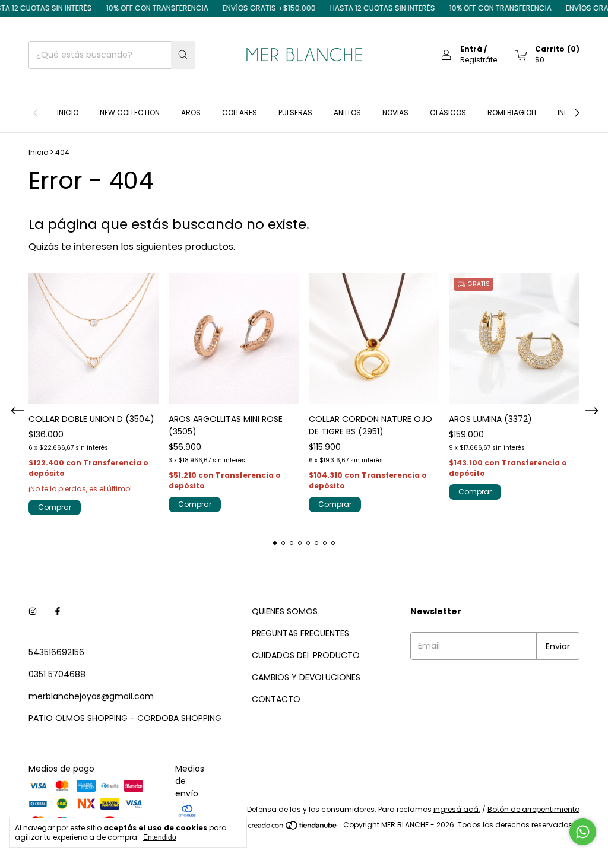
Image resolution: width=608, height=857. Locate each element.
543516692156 (56, 652)
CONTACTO (276, 699)
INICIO (67, 112)
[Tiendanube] (293, 828)
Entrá (471, 49)
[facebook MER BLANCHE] (57, 611)
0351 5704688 (57, 674)
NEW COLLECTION (130, 112)
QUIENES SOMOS (285, 611)
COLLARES (239, 112)
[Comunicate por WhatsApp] (582, 831)
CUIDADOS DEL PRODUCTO (306, 655)
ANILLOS (347, 112)
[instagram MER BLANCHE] (32, 611)
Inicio (38, 152)
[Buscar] (183, 55)
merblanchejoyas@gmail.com (91, 696)
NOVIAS (395, 112)
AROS (191, 112)
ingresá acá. (456, 809)
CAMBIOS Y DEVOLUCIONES (306, 677)
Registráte (478, 60)
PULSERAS (295, 112)
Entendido (159, 837)
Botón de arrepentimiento (533, 809)
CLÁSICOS (448, 112)
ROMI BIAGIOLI (511, 112)
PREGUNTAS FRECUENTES (300, 633)
